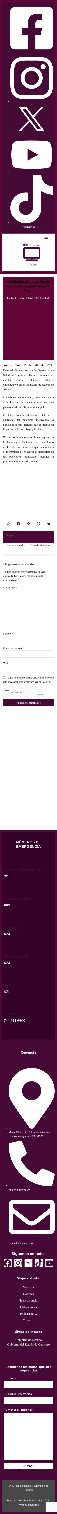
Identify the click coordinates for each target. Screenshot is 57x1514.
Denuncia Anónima (18, 899)
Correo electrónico (13, 648)
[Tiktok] (39, 1263)
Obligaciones (28, 1307)
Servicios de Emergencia (22, 869)
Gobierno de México (28, 1339)
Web (5, 663)
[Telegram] (49, 524)
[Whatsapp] (8, 524)
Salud (19, 535)
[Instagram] (18, 1263)
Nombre (8, 633)
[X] (39, 524)
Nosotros (28, 1287)
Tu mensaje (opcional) (18, 1410)
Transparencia (28, 1300)
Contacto (28, 1320)
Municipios (29, 535)
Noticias (28, 1294)
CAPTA (10, 1014)
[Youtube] (49, 1263)
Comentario (10, 587)
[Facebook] (18, 524)
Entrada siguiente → (42, 545)
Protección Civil (16, 956)
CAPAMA (11, 927)
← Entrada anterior (14, 545)
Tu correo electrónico (18, 1394)
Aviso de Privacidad (29, 1504)
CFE (7, 985)
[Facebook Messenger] (28, 524)
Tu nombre (11, 1378)
